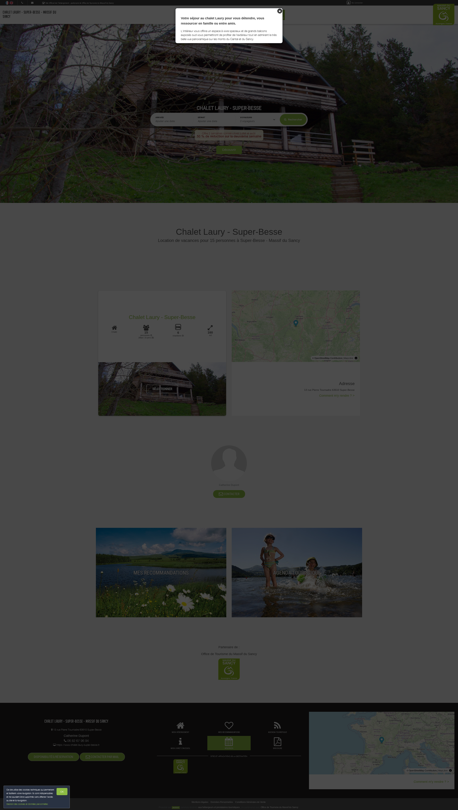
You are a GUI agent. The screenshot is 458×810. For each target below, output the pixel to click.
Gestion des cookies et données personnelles (27, 804)
